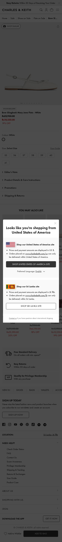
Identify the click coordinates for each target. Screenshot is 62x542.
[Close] (55, 223)
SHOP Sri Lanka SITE (31, 306)
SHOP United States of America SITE (31, 264)
